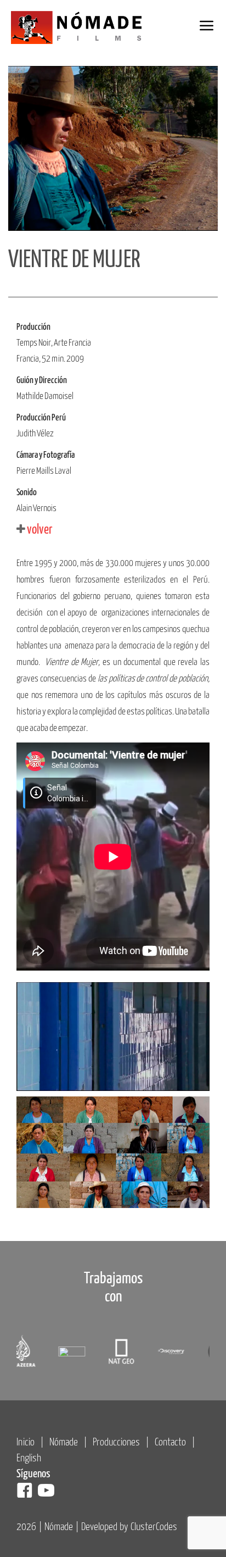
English (28, 1458)
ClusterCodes (154, 1527)
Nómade (63, 1442)
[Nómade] (82, 27)
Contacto (170, 1442)
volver (39, 530)
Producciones (116, 1442)
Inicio (25, 1442)
